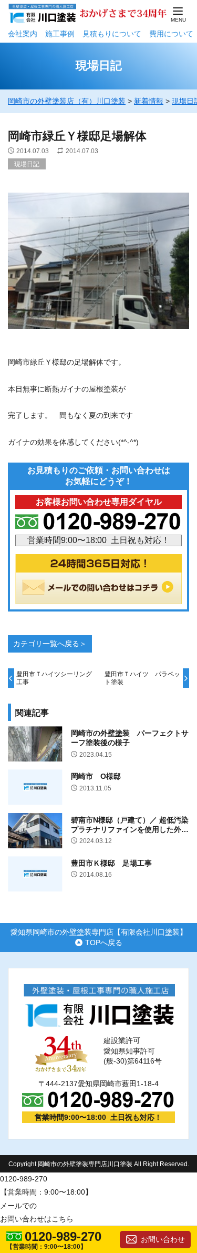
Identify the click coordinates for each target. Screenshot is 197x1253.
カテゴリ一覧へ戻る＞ (50, 643)
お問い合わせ (163, 1239)
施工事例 (60, 33)
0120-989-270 (63, 1236)
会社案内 (22, 33)
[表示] (98, 335)
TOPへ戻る (103, 942)
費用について (171, 33)
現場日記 (26, 164)
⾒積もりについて (111, 33)
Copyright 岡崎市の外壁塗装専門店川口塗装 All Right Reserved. (98, 1164)
